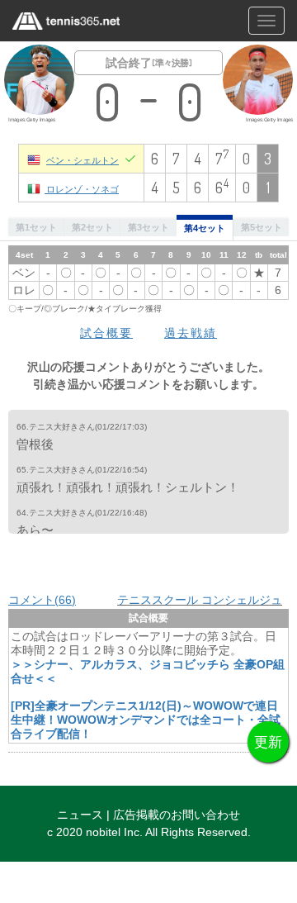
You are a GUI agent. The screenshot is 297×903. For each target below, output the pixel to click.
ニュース (80, 814)
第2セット (92, 227)
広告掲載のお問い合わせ (176, 814)
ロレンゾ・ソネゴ (82, 189)
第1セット (36, 227)
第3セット (148, 227)
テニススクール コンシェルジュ (199, 599)
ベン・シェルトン (82, 160)
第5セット (261, 227)
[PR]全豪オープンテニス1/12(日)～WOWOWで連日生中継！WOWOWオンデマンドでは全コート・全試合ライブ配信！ (145, 719)
